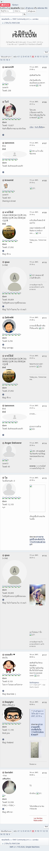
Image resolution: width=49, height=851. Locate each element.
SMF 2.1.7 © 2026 (17, 847)
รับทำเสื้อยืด (39, 127)
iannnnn (9, 142)
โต (6, 477)
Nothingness (34, 682)
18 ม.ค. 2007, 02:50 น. (34, 703)
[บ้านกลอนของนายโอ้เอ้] (3, 251)
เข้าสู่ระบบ (29, 8)
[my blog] (3, 739)
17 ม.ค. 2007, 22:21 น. (34, 556)
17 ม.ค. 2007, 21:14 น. (34, 213)
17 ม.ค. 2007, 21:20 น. (34, 318)
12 (43, 56)
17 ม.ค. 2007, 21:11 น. (34, 103)
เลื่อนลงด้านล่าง (6, 57)
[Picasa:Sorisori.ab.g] (3, 809)
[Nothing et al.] (3, 344)
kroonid (9, 180)
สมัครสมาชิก (42, 8)
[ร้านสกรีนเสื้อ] (3, 135)
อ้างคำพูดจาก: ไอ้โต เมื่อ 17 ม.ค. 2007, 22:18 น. (37, 713)
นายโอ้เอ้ (9, 212)
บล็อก (31, 127)
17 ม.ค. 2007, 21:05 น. (34, 68)
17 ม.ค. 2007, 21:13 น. (34, 181)
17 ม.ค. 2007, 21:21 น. (34, 357)
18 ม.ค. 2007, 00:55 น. (34, 655)
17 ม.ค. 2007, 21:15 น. (34, 263)
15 (4, 60)
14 (1, 60)
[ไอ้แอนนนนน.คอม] (3, 172)
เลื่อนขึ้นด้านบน (6, 831)
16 (7, 60)
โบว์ (7, 101)
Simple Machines (32, 847)
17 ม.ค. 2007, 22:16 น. (34, 444)
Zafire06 (9, 317)
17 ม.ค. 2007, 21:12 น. (34, 144)
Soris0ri (9, 772)
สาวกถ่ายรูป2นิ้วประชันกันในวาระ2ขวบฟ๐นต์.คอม (37, 540)
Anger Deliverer (13, 442)
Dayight (9, 701)
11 (41, 56)
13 (46, 56)
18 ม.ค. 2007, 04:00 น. (34, 773)
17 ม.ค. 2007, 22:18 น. (34, 479)
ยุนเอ (7, 261)
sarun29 (9, 66)
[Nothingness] (3, 691)
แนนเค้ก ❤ (10, 654)
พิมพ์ (46, 52)
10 (38, 56)
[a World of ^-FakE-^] (3, 306)
